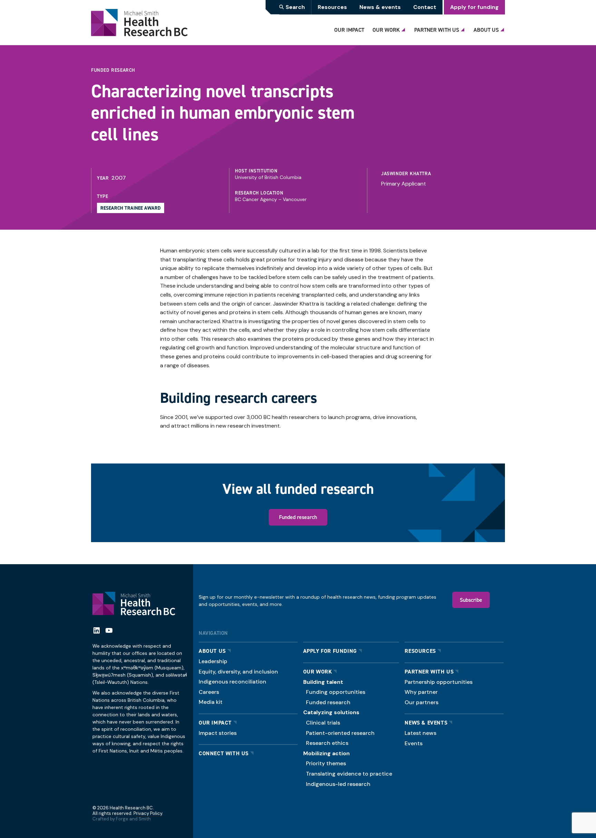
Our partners (421, 702)
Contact (424, 7)
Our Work (386, 29)
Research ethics (327, 743)
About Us (486, 29)
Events (414, 743)
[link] (437, 179)
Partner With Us (436, 29)
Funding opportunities (335, 692)
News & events (380, 7)
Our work (317, 671)
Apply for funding (474, 7)
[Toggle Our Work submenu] (404, 28)
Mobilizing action (326, 753)
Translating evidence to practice (349, 773)
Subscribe (471, 599)
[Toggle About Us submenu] (503, 28)
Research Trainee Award (130, 208)
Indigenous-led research (338, 784)
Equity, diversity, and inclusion (238, 671)
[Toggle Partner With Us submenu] (463, 28)
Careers (209, 692)
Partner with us (429, 671)
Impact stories (218, 733)
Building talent (323, 682)
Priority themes (326, 763)
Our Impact (349, 29)
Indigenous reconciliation (232, 681)
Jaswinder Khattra (406, 173)
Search (295, 7)
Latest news (420, 733)
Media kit (210, 702)
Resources (332, 7)
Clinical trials (323, 722)
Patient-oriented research (340, 733)
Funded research (298, 516)
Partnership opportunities (439, 682)
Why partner (421, 692)
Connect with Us (224, 753)
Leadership (213, 661)
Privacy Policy (147, 813)
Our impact (215, 722)
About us (212, 651)
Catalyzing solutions (331, 712)
